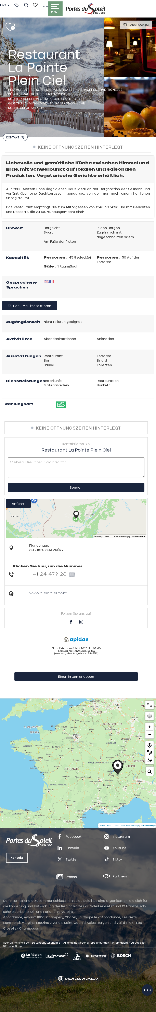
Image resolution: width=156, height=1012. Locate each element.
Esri (109, 825)
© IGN (116, 825)
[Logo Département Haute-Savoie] (57, 955)
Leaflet (102, 825)
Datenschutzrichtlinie (46, 942)
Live (3, 5)
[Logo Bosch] (120, 956)
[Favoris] (35, 5)
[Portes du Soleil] (85, 8)
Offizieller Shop (12, 946)
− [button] (149, 734)
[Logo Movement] (96, 955)
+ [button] (149, 726)
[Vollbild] (149, 705)
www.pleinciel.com (48, 593)
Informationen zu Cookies (128, 942)
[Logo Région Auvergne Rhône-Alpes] (31, 955)
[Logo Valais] (77, 956)
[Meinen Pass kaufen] (16, 5)
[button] (26, 5)
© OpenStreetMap (130, 825)
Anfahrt (18, 503)
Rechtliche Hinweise (16, 942)
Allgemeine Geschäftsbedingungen (86, 942)
